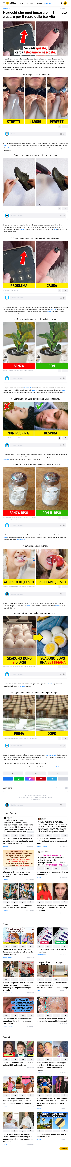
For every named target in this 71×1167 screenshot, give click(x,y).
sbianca (28, 606)
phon (55, 229)
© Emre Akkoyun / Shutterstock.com (11, 738)
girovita (6, 145)
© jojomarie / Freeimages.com (25, 437)
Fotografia (5, 910)
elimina (57, 606)
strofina (22, 229)
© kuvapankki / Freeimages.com (10, 437)
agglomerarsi (21, 539)
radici (33, 390)
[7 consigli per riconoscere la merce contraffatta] (52, 936)
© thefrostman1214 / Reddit (9, 666)
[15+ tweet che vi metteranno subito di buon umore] (52, 858)
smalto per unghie (51, 755)
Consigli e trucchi (7, 8)
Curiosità (5, 846)
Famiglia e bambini (42, 846)
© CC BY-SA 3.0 (31, 372)
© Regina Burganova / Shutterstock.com (12, 370)
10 (42, 757)
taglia (8, 148)
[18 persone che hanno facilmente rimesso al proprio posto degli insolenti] (18, 858)
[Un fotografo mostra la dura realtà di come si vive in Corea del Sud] (18, 892)
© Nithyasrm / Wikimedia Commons (24, 666)
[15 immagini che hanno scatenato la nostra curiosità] (52, 1121)
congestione (6, 459)
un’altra (22, 686)
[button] (13, 773)
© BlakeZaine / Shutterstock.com (27, 586)
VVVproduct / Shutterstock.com (58, 767)
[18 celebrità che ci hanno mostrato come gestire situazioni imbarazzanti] (52, 1005)
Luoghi (38, 990)
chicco (5, 537)
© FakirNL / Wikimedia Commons (19, 372)
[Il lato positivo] (11, 3)
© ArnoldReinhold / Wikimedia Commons (12, 517)
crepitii (49, 311)
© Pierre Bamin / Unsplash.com (24, 519)
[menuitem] (21, 3)
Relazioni (39, 1072)
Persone (39, 913)
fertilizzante (27, 388)
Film (4, 1068)
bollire (50, 684)
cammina (53, 309)
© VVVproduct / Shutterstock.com (10, 290)
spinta (63, 390)
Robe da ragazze (7, 957)
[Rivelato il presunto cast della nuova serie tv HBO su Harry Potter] (18, 1049)
